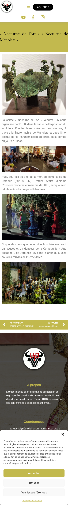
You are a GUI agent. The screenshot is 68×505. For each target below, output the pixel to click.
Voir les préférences (34, 492)
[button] (63, 434)
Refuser (34, 482)
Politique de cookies (32, 500)
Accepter (34, 473)
